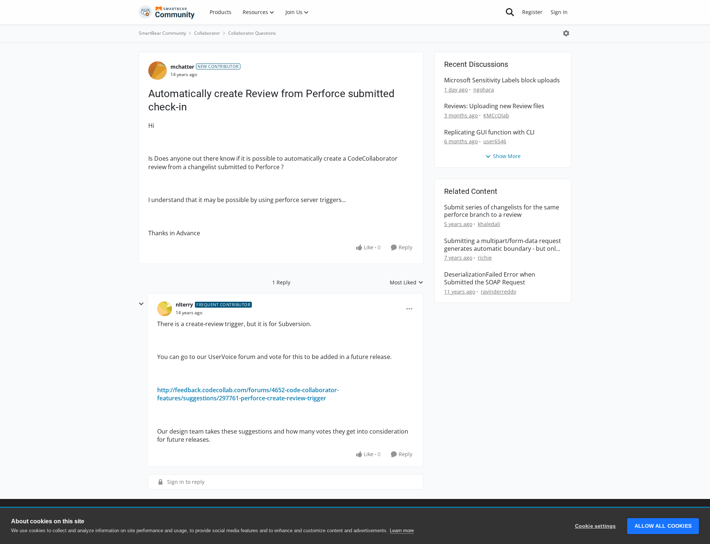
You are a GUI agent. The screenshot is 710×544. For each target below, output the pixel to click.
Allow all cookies (663, 526)
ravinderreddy (498, 291)
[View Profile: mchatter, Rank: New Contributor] (157, 70)
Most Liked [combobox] (406, 282)
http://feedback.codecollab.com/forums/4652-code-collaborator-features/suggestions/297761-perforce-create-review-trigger (248, 394)
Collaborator (207, 33)
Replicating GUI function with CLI (489, 132)
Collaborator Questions (252, 33)
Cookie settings (595, 526)
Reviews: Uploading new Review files (494, 106)
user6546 (494, 141)
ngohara (483, 89)
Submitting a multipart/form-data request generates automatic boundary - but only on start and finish (502, 245)
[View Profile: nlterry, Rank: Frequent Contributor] (164, 308)
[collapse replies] (141, 304)
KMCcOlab (496, 115)
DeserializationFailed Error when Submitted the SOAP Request (489, 278)
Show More (507, 156)
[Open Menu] (566, 33)
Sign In (559, 12)
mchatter (182, 66)
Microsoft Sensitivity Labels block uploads (502, 80)
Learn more (402, 530)
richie (485, 257)
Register (532, 12)
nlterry (184, 304)
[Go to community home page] (167, 12)
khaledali (489, 223)
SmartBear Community (162, 33)
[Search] (510, 12)
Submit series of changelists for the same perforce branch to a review (501, 211)
